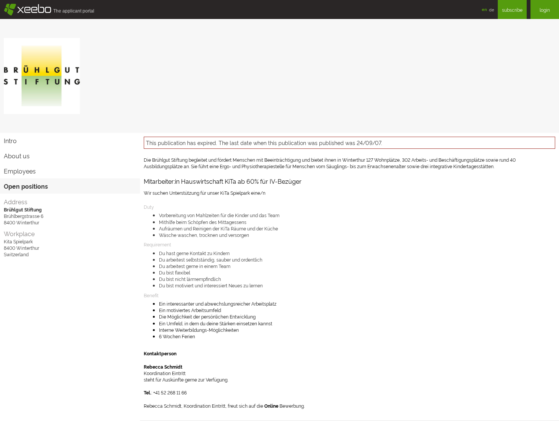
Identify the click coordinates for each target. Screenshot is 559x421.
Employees (20, 171)
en (484, 9)
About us (17, 155)
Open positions (26, 186)
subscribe (512, 9)
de (491, 9)
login (545, 9)
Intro (10, 140)
